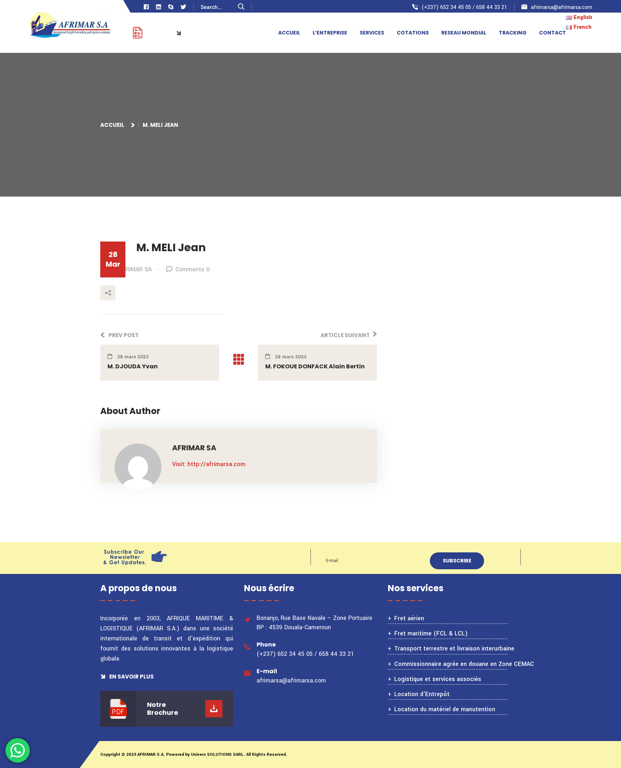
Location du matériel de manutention (444, 709)
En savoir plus (131, 676)
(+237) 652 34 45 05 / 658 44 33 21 (464, 7)
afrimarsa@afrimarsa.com (561, 7)
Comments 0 (192, 269)
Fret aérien (409, 618)
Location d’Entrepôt (422, 694)
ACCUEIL (289, 32)
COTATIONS (413, 32)
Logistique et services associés (437, 679)
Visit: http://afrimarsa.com (208, 464)
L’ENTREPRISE (330, 32)
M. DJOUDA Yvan (132, 366)
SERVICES (372, 32)
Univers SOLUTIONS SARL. (217, 754)
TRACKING (512, 32)
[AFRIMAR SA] (70, 26)
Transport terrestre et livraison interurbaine (454, 648)
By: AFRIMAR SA (130, 269)
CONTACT (552, 32)
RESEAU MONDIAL (463, 32)
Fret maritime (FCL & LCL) (431, 633)
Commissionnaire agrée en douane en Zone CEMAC (464, 664)
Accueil (113, 125)
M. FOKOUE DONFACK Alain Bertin (315, 366)
